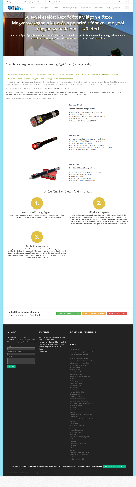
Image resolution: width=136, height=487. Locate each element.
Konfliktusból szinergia (77, 390)
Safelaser (73, 450)
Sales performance (76, 396)
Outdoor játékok (75, 367)
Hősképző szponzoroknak (78, 410)
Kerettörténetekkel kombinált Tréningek (83, 419)
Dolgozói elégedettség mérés (79, 358)
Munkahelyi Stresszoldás (78, 443)
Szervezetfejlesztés (76, 432)
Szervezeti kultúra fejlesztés (79, 455)
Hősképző (73, 408)
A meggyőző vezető (76, 383)
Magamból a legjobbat (77, 392)
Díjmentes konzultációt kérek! (93, 313)
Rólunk (55, 8)
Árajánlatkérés (85, 8)
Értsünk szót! (74, 388)
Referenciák (73, 446)
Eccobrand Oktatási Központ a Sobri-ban (83, 361)
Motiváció (73, 441)
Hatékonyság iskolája (77, 381)
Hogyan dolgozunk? (76, 405)
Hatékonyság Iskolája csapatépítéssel (82, 403)
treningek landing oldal (77, 459)
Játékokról (117, 8)
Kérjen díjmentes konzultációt (79, 354)
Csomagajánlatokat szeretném (68, 313)
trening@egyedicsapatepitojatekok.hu (37, 2)
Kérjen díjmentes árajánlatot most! (81, 352)
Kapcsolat (73, 412)
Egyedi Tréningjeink (76, 374)
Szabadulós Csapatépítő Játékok (80, 452)
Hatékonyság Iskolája (69, 8)
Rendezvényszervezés (77, 430)
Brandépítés (74, 423)
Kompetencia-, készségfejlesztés (80, 437)
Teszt (71, 457)
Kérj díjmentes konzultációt (114, 466)
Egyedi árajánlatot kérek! (117, 313)
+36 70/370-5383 (55, 2)
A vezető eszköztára (76, 385)
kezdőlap (73, 421)
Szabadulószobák (75, 372)
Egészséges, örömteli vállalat (79, 365)
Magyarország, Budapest (15, 2)
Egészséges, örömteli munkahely (80, 363)
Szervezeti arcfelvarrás (77, 399)
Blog (108, 8)
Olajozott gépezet (75, 394)
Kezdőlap (33, 8)
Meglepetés (99, 8)
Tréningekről (44, 8)
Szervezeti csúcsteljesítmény (79, 401)
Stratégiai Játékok (75, 370)
